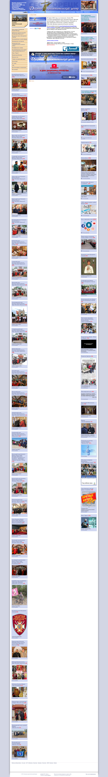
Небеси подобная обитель (16, 762)
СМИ (48, 762)
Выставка (51, 762)
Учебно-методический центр (18, 59)
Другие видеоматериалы (87, 87)
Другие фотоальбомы (86, 178)
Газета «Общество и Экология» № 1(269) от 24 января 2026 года (88, 386)
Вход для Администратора (91, 774)
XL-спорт (14, 63)
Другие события (15, 131)
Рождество (44, 762)
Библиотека (30, 762)
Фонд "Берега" (15, 53)
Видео (32, 80)
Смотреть (94, 10)
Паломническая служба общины (19, 39)
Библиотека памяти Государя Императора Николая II (19, 33)
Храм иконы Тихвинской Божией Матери (18, 30)
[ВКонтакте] (35, 28)
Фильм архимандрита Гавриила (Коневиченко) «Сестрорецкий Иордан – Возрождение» (88, 350)
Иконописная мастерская (18, 41)
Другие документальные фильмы (88, 71)
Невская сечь (15, 57)
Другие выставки (85, 198)
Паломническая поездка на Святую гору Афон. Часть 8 (88, 196)
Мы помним (15, 69)
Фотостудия (14, 61)
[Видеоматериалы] (88, 81)
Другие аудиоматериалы (87, 154)
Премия (55, 762)
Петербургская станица (17, 47)
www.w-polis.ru (48, 775)
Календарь (35, 762)
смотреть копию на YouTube (52, 40)
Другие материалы (15, 90)
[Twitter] (37, 28)
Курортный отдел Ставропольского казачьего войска (18, 44)
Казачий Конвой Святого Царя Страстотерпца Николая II (19, 50)
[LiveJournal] (38, 28)
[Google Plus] (40, 28)
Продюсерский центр (17, 55)
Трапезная (40, 762)
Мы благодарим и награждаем (19, 67)
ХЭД (13, 65)
